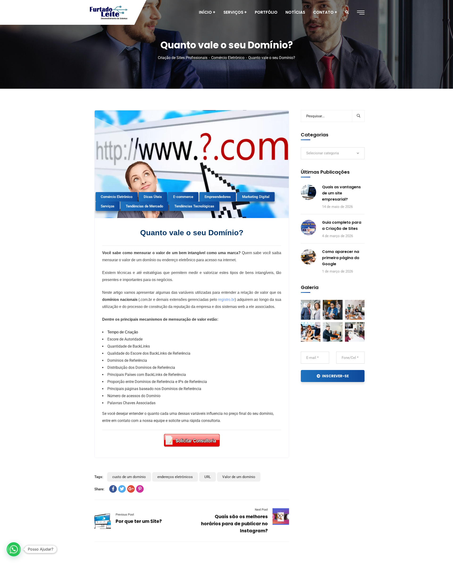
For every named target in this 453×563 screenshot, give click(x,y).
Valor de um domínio (238, 477)
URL (207, 477)
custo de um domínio (129, 477)
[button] (14, 549)
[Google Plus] (131, 489)
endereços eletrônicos (175, 477)
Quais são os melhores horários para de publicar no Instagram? (234, 523)
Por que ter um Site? (139, 521)
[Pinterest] (140, 489)
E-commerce (183, 197)
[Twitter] (122, 489)
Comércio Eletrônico (227, 57)
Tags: (98, 477)
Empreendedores (218, 197)
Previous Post (125, 514)
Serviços (107, 206)
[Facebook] (113, 489)
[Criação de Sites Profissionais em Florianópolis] (109, 12)
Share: (99, 489)
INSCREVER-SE (335, 376)
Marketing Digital (255, 197)
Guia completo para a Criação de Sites (341, 225)
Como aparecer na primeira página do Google (340, 258)
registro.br (226, 300)
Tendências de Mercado (144, 206)
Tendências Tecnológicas (194, 206)
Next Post (261, 509)
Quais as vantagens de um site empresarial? (341, 193)
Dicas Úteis (153, 197)
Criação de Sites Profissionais (182, 57)
